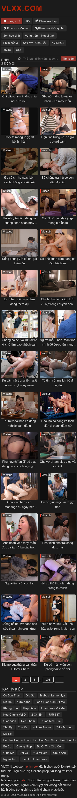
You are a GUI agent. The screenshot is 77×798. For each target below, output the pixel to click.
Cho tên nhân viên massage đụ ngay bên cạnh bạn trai (19, 506)
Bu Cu (7, 746)
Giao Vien (9, 721)
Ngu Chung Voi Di (14, 714)
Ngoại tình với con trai (19, 583)
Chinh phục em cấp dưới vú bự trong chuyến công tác (57, 303)
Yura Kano (23, 701)
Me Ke (7, 733)
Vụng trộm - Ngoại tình (40, 35)
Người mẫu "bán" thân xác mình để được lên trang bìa (57, 344)
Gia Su (30, 695)
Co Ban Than (12, 695)
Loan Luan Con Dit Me (50, 701)
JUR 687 (54, 714)
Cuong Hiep (24, 746)
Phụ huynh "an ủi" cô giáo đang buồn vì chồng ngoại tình (19, 466)
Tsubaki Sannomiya (52, 695)
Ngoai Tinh (10, 759)
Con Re (23, 727)
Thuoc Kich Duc (50, 721)
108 (47, 679)
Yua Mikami (40, 752)
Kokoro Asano (42, 727)
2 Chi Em (37, 714)
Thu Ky (8, 727)
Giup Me (8, 752)
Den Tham (28, 721)
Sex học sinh (11, 35)
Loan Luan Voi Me (53, 708)
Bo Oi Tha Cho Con (49, 746)
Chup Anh (59, 752)
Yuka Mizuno (64, 727)
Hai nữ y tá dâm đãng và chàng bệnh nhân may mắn (19, 222)
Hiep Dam (29, 708)
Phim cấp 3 (10, 42)
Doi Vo (24, 752)
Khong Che (10, 708)
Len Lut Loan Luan (34, 759)
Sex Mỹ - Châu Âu (35, 42)
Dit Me (7, 701)
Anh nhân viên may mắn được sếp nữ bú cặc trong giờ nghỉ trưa (19, 547)
